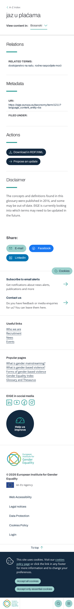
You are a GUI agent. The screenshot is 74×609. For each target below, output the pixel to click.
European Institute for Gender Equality (11, 603)
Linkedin (9, 402)
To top (35, 547)
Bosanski (36, 25)
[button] (16, 248)
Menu (68, 603)
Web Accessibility (20, 497)
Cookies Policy (18, 525)
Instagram (32, 402)
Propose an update (25, 161)
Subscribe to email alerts (23, 279)
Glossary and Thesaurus (21, 380)
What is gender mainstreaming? (25, 363)
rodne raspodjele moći (48, 65)
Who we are (13, 329)
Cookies (64, 270)
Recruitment (13, 333)
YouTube (17, 402)
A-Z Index (14, 7)
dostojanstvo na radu (20, 65)
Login (12, 534)
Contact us (13, 297)
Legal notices (17, 506)
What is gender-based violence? (25, 367)
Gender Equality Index (20, 375)
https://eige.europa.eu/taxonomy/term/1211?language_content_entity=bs (34, 106)
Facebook (24, 402)
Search (58, 603)
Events (10, 341)
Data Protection (19, 515)
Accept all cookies (28, 581)
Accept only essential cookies (34, 589)
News (9, 337)
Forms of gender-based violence (26, 371)
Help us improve (20, 428)
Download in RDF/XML (28, 152)
